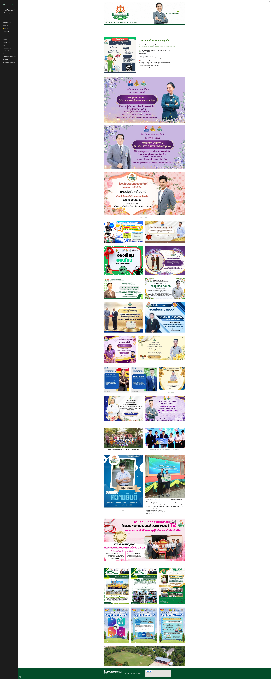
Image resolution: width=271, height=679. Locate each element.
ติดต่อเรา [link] (5, 65)
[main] (161, 40)
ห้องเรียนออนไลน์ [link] (7, 48)
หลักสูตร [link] (5, 40)
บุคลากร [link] (5, 34)
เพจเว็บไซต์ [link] (5, 59)
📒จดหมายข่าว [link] (6, 28)
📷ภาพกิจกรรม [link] (6, 25)
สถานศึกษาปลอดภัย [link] (7, 51)
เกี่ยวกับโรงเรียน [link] (6, 31)
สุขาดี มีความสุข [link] (6, 42)
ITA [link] (4, 45)
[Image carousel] (144, 195)
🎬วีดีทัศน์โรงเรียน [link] (7, 23)
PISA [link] (4, 54)
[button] (269, 2)
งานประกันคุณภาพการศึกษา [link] (9, 56)
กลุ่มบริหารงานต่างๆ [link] (7, 37)
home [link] (4, 20)
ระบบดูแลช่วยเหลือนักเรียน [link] (9, 62)
